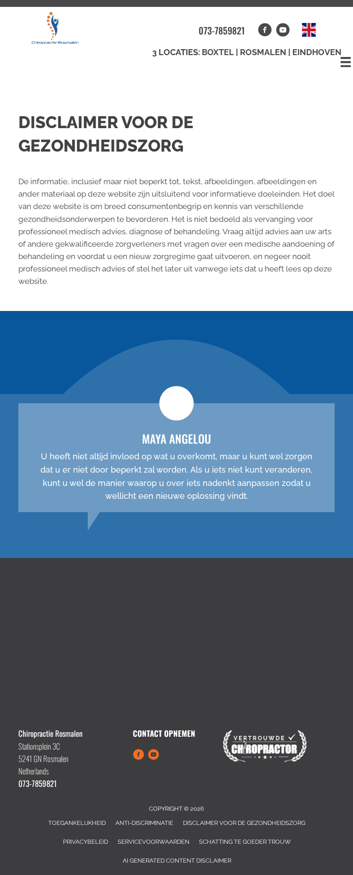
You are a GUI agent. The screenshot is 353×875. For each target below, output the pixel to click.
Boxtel (218, 52)
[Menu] (345, 62)
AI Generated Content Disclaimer (177, 860)
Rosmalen (264, 52)
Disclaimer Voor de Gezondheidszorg (244, 822)
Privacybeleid (85, 841)
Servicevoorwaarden (153, 841)
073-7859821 (222, 30)
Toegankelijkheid (77, 822)
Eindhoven (317, 52)
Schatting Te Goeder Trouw (245, 841)
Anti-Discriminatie (144, 822)
